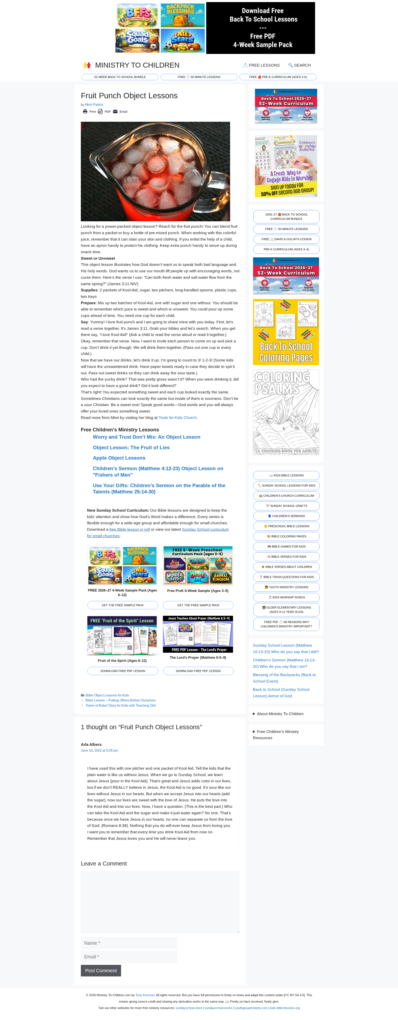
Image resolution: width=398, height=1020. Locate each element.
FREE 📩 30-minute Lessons (199, 77)
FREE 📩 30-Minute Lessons (286, 229)
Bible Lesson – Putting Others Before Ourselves (121, 700)
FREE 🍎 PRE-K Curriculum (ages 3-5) (278, 77)
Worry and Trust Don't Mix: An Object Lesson (146, 437)
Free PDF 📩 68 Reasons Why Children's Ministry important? (286, 624)
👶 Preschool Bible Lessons (286, 526)
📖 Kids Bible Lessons (286, 475)
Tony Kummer (145, 995)
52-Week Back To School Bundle (120, 77)
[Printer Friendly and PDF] (105, 114)
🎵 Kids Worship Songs (286, 597)
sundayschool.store (189, 1008)
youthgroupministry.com (251, 1008)
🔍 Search (299, 65)
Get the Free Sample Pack (123, 605)
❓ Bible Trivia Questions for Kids (286, 577)
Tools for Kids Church (178, 417)
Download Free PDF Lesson (123, 671)
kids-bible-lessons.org (285, 1008)
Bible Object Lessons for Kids (107, 695)
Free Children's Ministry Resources (276, 734)
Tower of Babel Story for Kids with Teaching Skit (121, 705)
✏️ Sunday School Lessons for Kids (286, 485)
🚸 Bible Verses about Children (286, 566)
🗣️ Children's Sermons (286, 516)
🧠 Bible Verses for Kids (286, 556)
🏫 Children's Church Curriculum (286, 495)
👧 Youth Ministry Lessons (286, 587)
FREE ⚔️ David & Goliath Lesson (287, 239)
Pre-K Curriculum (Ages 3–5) (286, 249)
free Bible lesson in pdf (129, 529)
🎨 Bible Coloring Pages (286, 536)
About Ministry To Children (280, 714)
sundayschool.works (219, 1008)
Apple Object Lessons (119, 458)
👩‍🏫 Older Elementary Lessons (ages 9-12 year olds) (286, 609)
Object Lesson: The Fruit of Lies (131, 447)
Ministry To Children (137, 65)
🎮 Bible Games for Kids (286, 546)
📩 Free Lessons (261, 65)
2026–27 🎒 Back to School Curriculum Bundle (286, 216)
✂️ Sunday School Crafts (286, 506)
